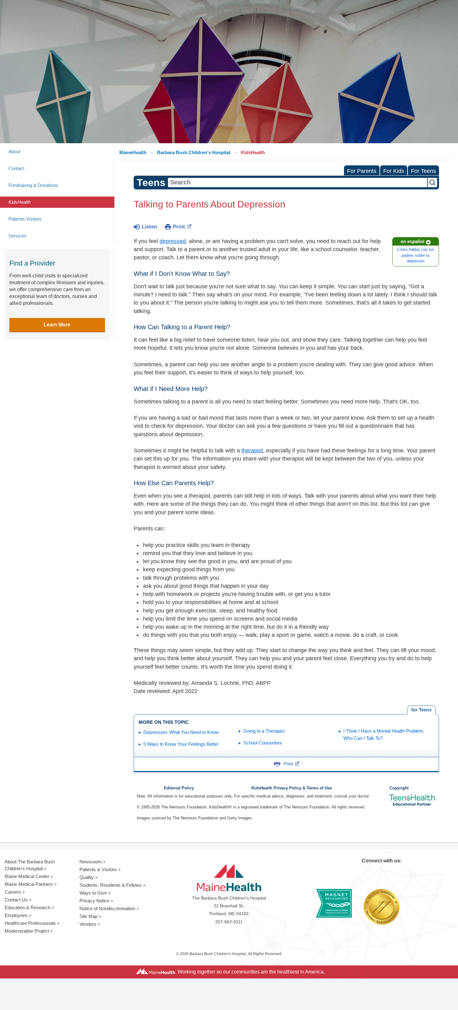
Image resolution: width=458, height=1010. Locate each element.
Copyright (398, 788)
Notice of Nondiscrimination (107, 908)
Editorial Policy (179, 788)
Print (179, 227)
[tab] (421, 710)
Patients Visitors (24, 219)
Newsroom (90, 861)
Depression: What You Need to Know (181, 732)
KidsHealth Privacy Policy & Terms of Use (291, 788)
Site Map (88, 916)
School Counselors (262, 742)
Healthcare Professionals (30, 923)
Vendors (87, 924)
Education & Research (27, 907)
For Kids (393, 171)
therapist (252, 450)
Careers (13, 892)
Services (17, 235)
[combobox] (297, 182)
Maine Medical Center (27, 876)
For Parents (361, 171)
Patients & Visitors (98, 869)
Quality (86, 877)
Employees (16, 915)
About (14, 151)
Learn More (57, 324)
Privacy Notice (94, 900)
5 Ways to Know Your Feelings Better (181, 744)
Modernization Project (27, 931)
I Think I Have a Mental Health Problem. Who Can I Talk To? (383, 734)
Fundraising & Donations (33, 185)
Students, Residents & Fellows (110, 885)
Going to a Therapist (263, 731)
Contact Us (16, 899)
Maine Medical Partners (29, 884)
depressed (173, 241)
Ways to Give (93, 892)
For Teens (423, 171)
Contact (16, 168)
